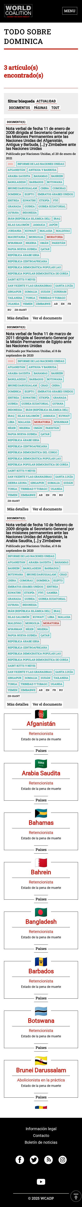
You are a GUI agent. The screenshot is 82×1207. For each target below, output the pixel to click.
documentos (19, 108)
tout (55, 108)
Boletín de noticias (41, 1142)
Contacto (41, 1135)
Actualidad (46, 101)
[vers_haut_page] (76, 1196)
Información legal (41, 1128)
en (62, 304)
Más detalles (17, 318)
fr (69, 304)
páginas (40, 108)
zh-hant (21, 310)
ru (9, 310)
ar (56, 304)
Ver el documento (47, 318)
